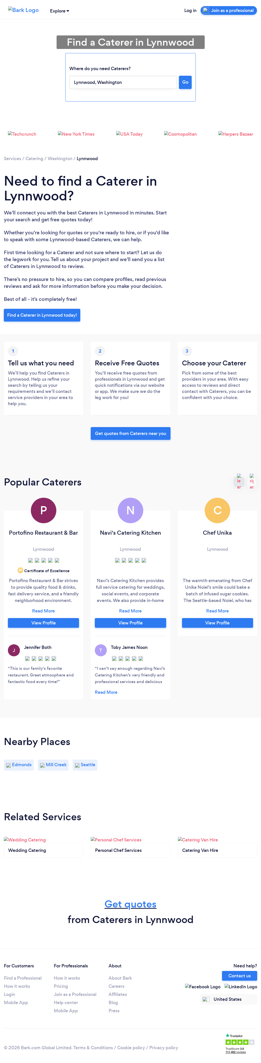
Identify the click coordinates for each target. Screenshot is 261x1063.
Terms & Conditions (93, 1048)
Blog (113, 1003)
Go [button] (185, 82)
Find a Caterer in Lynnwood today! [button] (42, 315)
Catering (34, 159)
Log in (190, 10)
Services (12, 159)
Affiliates (118, 994)
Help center (66, 1003)
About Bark (120, 978)
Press (114, 1011)
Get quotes (130, 904)
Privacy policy (163, 1048)
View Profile (43, 623)
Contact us (239, 976)
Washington (60, 159)
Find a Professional (23, 978)
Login (9, 994)
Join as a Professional (75, 994)
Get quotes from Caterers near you (130, 433)
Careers (116, 986)
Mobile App (16, 1003)
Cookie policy (131, 1048)
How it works (17, 986)
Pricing (61, 986)
